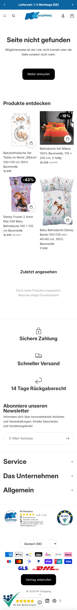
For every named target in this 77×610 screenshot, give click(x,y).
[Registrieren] (67, 438)
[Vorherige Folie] (4, 4)
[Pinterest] (54, 600)
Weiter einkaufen (38, 74)
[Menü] (4, 15)
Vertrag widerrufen (38, 579)
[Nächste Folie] (72, 4)
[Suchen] (13, 15)
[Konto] (63, 15)
